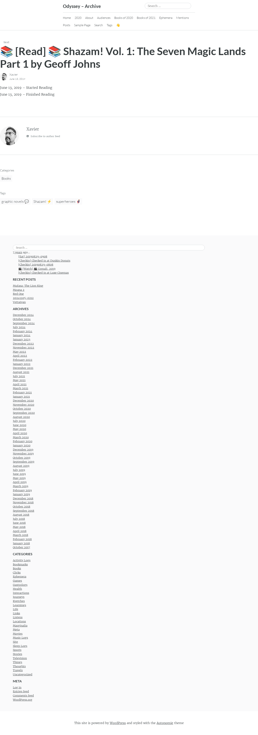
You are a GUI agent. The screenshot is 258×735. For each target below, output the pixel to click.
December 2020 (23, 400)
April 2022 (20, 355)
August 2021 (21, 372)
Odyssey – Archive (82, 6)
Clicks (17, 572)
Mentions (182, 18)
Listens (17, 617)
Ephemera (165, 18)
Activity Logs (21, 560)
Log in (17, 687)
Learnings (19, 605)
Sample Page (82, 25)
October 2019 (21, 457)
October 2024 (22, 319)
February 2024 (22, 331)
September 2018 (23, 510)
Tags (109, 25)
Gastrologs (20, 585)
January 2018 (21, 543)
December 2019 (23, 449)
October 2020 (22, 408)
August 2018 (21, 514)
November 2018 (23, 502)
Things (17, 662)
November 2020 (23, 404)
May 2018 (19, 527)
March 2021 (20, 388)
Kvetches (19, 601)
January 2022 (21, 364)
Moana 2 (18, 290)
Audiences (103, 18)
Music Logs (20, 637)
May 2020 (19, 429)
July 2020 (19, 421)
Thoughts (19, 666)
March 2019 (20, 486)
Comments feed (23, 695)
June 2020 (19, 425)
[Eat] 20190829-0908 (32, 256)
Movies (17, 633)
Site (15, 642)
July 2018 (19, 519)
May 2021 (19, 380)
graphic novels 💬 (15, 201)
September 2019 (23, 461)
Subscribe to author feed (45, 136)
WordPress (118, 723)
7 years (17, 252)
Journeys (18, 597)
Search (98, 25)
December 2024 (23, 315)
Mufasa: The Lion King (28, 285)
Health (17, 589)
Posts (66, 25)
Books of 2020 (123, 18)
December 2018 (23, 498)
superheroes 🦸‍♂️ (68, 201)
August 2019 (21, 466)
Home (67, 18)
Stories (17, 654)
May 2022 (19, 351)
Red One (18, 294)
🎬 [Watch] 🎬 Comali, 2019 (36, 268)
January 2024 (21, 335)
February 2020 (22, 441)
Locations (19, 621)
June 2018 (19, 523)
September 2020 (24, 413)
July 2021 (19, 376)
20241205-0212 (23, 298)
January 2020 (21, 445)
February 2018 (22, 539)
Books (6, 178)
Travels (18, 670)
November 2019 (23, 453)
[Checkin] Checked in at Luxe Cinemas (43, 272)
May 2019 (19, 478)
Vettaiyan (19, 302)
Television (20, 658)
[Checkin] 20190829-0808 (35, 264)
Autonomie (165, 723)
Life (15, 609)
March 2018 (20, 535)
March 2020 (21, 437)
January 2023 (21, 339)
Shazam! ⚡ (42, 201)
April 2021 (19, 384)
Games (17, 580)
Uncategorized (22, 674)
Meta (16, 629)
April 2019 (19, 482)
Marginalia (20, 625)
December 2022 (23, 343)
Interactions (21, 593)
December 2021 (23, 368)
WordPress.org (22, 699)
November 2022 (23, 347)
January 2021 (21, 396)
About (89, 18)
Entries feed (21, 691)
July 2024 (19, 327)
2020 (78, 18)
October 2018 (21, 506)
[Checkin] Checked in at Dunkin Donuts (44, 260)
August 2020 (21, 417)
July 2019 (19, 470)
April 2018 (19, 531)
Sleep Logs (20, 646)
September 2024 (24, 323)
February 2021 (22, 392)
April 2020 (20, 433)
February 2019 (22, 490)
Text (6, 42)
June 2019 (19, 474)
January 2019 (21, 494)
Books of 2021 (146, 18)
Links (16, 613)
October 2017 (21, 547)
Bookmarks (20, 564)
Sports (17, 650)
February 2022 (22, 360)
